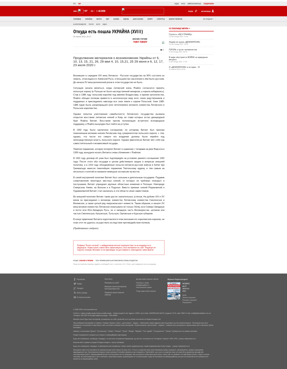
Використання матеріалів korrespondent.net (115, 288)
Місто (99, 19)
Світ (107, 19)
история (115, 260)
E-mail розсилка (83, 297)
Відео (105, 24)
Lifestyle (161, 19)
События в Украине (86, 260)
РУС (74, 3)
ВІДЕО (177, 3)
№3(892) (186, 284)
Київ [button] (75, 11)
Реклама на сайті (112, 283)
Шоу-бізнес (138, 19)
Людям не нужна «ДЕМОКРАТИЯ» (184, 42)
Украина (103, 260)
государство (133, 260)
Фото (98, 24)
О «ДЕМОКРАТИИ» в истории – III (184, 67)
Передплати (186, 302)
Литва (120, 260)
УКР (79, 3)
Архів (184, 295)
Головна (77, 19)
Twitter (79, 284)
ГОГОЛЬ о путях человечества (183, 49)
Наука (126, 19)
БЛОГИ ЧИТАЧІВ (175, 19)
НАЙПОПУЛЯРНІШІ (194, 3)
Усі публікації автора (178, 28)
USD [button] (92, 11)
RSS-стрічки (82, 293)
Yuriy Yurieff (140, 42)
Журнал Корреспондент (177, 279)
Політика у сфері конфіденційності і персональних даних (144, 285)
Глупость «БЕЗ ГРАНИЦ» (180, 34)
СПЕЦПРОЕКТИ (208, 3)
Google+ (80, 288)
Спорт (150, 19)
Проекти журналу (189, 297)
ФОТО (183, 3)
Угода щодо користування (146, 291)
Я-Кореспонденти (79, 24)
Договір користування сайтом (147, 279)
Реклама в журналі (189, 300)
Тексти (91, 24)
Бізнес (116, 19)
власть (108, 260)
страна (125, 260)
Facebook (81, 279)
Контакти (108, 279)
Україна (88, 19)
